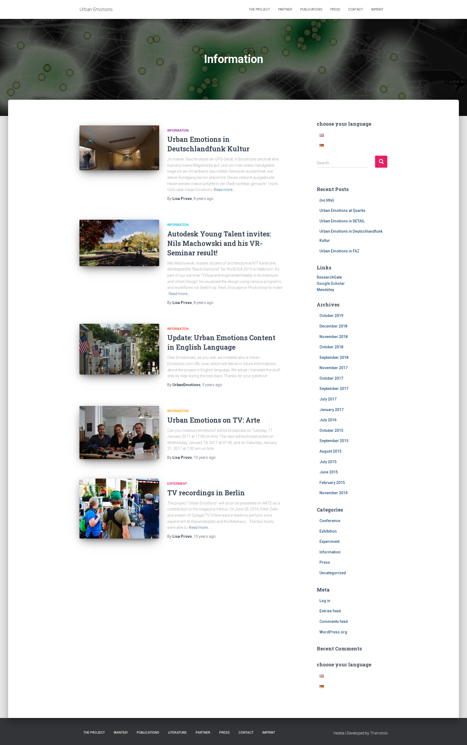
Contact (355, 9)
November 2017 (333, 368)
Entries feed (330, 611)
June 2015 (328, 472)
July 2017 (327, 399)
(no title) (326, 200)
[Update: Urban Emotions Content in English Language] (119, 349)
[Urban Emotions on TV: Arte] (119, 432)
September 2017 (333, 388)
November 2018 (333, 337)
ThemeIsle (379, 733)
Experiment (177, 484)
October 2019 (331, 315)
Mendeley (325, 290)
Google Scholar (331, 283)
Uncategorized (332, 573)
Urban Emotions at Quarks (342, 210)
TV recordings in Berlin (206, 492)
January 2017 (331, 409)
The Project (259, 9)
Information (178, 130)
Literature (177, 732)
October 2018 (331, 347)
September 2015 (333, 441)
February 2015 (332, 482)
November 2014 (333, 493)
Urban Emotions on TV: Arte (213, 420)
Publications (311, 9)
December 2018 (333, 326)
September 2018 (333, 357)
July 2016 (327, 420)
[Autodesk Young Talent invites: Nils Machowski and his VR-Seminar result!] (119, 243)
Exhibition (328, 531)
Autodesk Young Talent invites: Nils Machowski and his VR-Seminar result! (219, 243)
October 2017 (331, 378)
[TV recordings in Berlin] (119, 508)
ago (204, 198)
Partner (285, 9)
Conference (329, 521)
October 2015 (331, 430)
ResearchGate (329, 277)
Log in (324, 601)
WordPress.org (333, 632)
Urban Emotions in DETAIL (342, 221)
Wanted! (121, 732)
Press (335, 9)
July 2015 (327, 462)
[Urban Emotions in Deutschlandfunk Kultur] (119, 147)
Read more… (224, 190)
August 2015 (330, 451)
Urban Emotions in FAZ (339, 251)
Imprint (377, 9)
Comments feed (333, 621)
